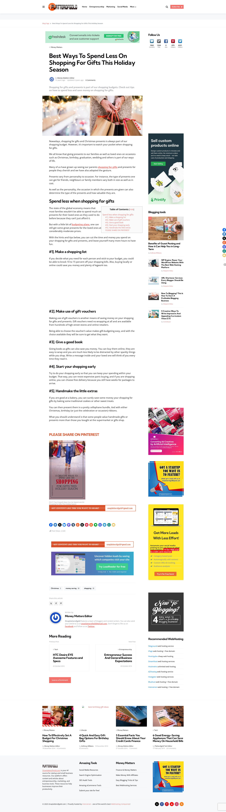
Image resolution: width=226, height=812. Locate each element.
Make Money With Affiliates (127, 775)
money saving (72, 588)
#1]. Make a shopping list (115, 217)
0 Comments (90, 80)
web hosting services (161, 661)
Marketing (110, 7)
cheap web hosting (160, 656)
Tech (56, 649)
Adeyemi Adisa (168, 271)
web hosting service (161, 646)
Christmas (56, 588)
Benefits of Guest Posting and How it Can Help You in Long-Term (164, 246)
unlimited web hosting (162, 666)
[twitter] (157, 804)
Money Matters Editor (65, 78)
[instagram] (177, 804)
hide (131, 209)
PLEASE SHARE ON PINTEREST (117, 230)
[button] (51, 525)
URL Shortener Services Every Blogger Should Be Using (172, 280)
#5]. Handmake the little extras (117, 227)
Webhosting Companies (120, 804)
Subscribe (176, 7)
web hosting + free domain (161, 651)
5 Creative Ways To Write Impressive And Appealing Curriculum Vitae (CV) (171, 315)
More (132, 7)
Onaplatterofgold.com (51, 770)
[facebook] (56, 603)
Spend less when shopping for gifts (118, 214)
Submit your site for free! (89, 790)
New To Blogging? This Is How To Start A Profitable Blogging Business (172, 297)
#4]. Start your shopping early (117, 225)
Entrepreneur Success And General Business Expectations (118, 658)
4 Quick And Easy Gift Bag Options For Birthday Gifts (94, 738)
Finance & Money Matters (126, 770)
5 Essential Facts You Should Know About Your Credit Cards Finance (130, 738)
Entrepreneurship (96, 7)
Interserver (86, 804)
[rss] (182, 804)
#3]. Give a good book (114, 222)
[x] (51, 603)
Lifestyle (84, 730)
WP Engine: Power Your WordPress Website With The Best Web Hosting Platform (172, 264)
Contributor (167, 322)
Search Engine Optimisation (90, 775)
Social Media (122, 7)
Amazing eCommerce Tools (90, 785)
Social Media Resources (88, 770)
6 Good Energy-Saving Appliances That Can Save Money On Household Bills (168, 738)
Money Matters (56, 47)
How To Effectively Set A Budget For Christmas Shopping (56, 738)
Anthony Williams (155, 253)
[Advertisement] (92, 286)
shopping (89, 588)
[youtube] (172, 804)
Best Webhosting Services (126, 785)
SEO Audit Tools (85, 780)
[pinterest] (61, 603)
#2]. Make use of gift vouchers (117, 220)
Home (84, 7)
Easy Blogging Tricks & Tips (127, 780)
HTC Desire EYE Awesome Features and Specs (68, 658)
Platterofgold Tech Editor (163, 746)
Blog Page (45, 23)
